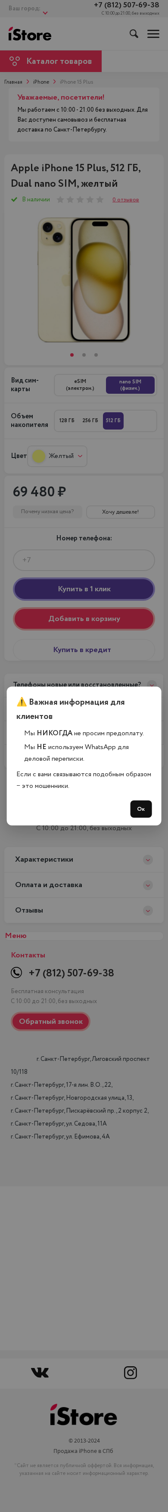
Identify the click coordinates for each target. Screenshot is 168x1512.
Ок (141, 809)
